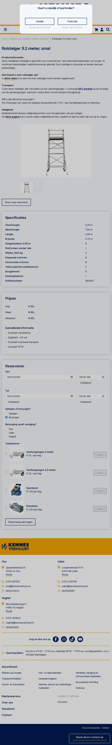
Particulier (72, 21)
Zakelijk (40, 21)
